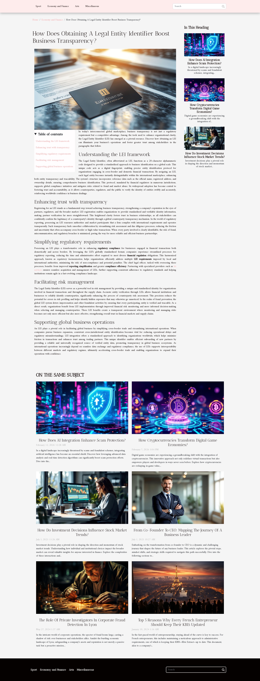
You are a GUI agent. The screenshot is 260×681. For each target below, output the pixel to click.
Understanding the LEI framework (53, 141)
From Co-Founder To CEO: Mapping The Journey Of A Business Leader (178, 532)
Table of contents (50, 134)
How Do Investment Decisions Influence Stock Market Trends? (204, 155)
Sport (38, 6)
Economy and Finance (58, 6)
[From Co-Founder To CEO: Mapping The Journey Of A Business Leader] (178, 497)
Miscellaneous (92, 6)
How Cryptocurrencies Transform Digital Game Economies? (205, 108)
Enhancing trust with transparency (52, 147)
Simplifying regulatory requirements (53, 154)
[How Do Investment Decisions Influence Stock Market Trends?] (204, 138)
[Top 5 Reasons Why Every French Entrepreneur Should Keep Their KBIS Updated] (178, 587)
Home (35, 20)
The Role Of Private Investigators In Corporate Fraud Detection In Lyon (82, 622)
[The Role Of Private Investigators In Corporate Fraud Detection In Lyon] (82, 587)
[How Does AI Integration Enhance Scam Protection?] (204, 44)
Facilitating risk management (50, 160)
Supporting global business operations (54, 166)
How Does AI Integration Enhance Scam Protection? (204, 61)
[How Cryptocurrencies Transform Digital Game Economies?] (204, 89)
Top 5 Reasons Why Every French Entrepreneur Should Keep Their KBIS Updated (178, 622)
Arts (77, 6)
